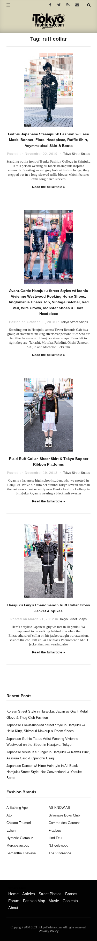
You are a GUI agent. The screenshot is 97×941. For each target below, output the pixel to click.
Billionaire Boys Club (64, 815)
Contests (70, 901)
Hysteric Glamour (19, 838)
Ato (9, 815)
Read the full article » (48, 187)
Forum (13, 901)
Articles (28, 894)
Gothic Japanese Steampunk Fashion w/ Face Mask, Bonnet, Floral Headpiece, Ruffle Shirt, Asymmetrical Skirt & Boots (48, 140)
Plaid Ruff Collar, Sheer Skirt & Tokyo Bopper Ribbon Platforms (48, 461)
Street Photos (50, 894)
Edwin (11, 830)
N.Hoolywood (58, 845)
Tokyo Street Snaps (76, 154)
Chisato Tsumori (18, 823)
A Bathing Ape (17, 808)
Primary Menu (16, 888)
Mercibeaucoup (17, 845)
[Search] (89, 5)
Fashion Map (34, 901)
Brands (71, 894)
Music (54, 901)
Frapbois (55, 830)
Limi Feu (55, 838)
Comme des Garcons (64, 823)
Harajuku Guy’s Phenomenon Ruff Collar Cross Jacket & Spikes (48, 608)
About (13, 908)
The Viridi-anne (60, 853)
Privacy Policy (48, 931)
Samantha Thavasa (21, 853)
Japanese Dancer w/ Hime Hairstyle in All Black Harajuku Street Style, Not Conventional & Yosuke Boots (44, 772)
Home (13, 894)
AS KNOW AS (59, 808)
